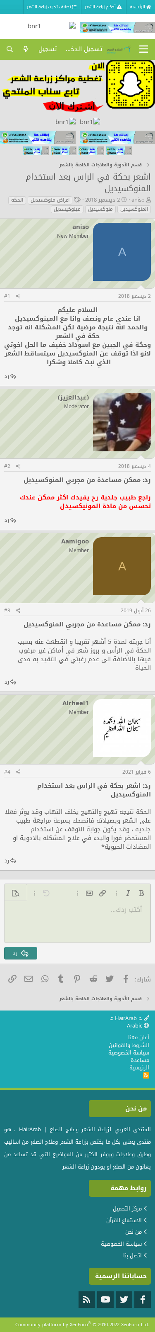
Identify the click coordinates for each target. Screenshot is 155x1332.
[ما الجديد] (26, 49)
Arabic (135, 1025)
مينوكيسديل (67, 209)
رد (7, 376)
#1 (7, 296)
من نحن (133, 1232)
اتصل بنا (132, 1255)
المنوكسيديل (134, 209)
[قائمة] (143, 49)
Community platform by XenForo (82, 1324)
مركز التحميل (127, 1208)
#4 (7, 772)
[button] (141, 893)
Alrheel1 (75, 703)
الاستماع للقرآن (124, 1220)
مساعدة (140, 1060)
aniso (138, 200)
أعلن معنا (138, 1037)
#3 (7, 610)
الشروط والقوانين (129, 1045)
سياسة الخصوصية (128, 1052)
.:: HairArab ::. (127, 1018)
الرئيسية (139, 1067)
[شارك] (18, 296)
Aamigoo (75, 541)
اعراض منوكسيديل (50, 200)
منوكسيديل (100, 209)
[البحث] (10, 49)
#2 (7, 466)
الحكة (17, 200)
